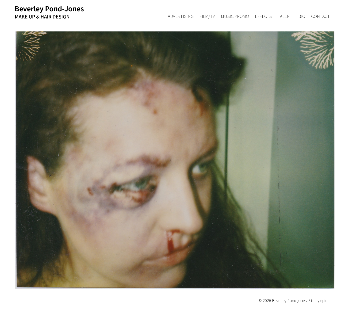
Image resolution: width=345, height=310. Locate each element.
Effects (263, 16)
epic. (324, 300)
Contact (320, 16)
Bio (301, 16)
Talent (285, 16)
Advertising (181, 16)
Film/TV (207, 16)
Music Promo (235, 16)
